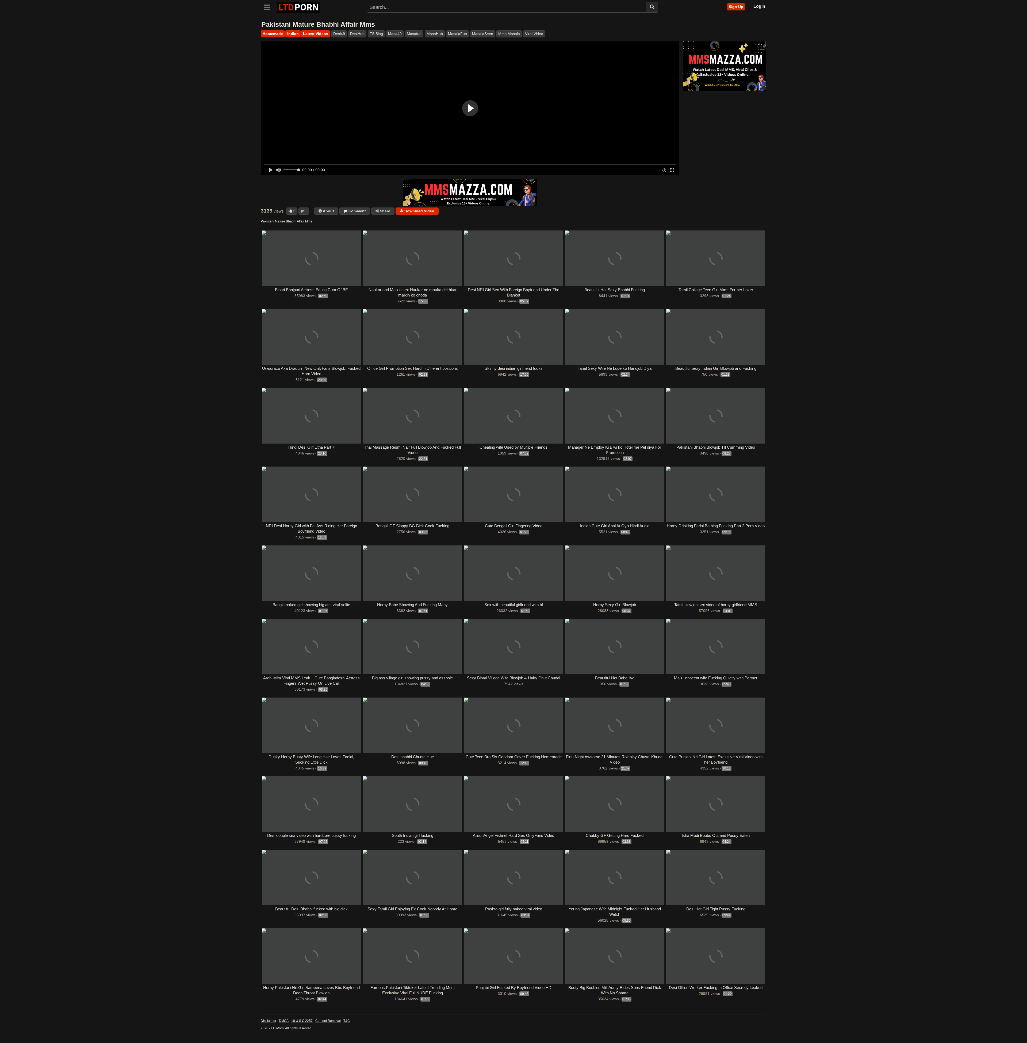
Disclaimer (268, 1021)
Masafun (414, 34)
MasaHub (435, 34)
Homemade (273, 34)
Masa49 (395, 34)
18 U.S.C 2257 (302, 1021)
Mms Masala (509, 34)
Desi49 (339, 34)
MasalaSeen (482, 34)
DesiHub (357, 34)
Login (759, 6)
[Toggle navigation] (269, 6)
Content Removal (328, 1021)
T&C (346, 1021)
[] (652, 7)
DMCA (284, 1021)
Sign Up (736, 7)
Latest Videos (315, 34)
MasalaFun (457, 34)
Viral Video (534, 34)
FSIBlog (376, 34)
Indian (293, 34)
